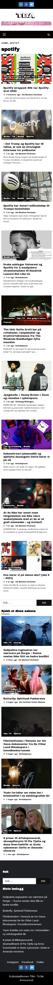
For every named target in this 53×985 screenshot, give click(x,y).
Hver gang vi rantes (36, 318)
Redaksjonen (21, 277)
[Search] (48, 34)
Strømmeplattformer (14, 81)
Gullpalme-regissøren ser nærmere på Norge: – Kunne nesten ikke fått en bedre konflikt (26, 653)
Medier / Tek (29, 77)
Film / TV (21, 318)
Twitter (40, 962)
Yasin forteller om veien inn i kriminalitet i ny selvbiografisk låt (26, 932)
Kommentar (9, 505)
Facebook (27, 962)
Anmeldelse (9, 318)
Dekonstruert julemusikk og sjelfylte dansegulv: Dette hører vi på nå (26, 456)
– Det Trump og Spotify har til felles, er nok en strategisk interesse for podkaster (23, 147)
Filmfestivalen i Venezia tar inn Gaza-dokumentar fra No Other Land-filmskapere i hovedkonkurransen (24, 920)
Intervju (17, 643)
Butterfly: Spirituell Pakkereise (24, 698)
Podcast (8, 322)
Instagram (13, 962)
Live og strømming (12, 446)
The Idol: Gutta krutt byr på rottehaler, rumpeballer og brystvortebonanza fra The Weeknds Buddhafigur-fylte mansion (22, 336)
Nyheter (30, 136)
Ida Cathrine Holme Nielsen (32, 702)
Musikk (41, 77)
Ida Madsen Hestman (32, 95)
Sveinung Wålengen (24, 402)
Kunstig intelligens (12, 77)
